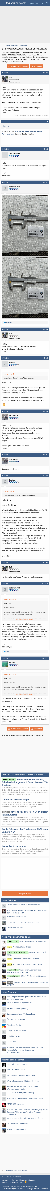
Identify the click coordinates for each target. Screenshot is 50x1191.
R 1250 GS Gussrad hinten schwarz (25, 964)
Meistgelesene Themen (13, 1059)
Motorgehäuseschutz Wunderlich (27, 941)
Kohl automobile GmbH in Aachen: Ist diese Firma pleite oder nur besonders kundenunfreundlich (25, 1050)
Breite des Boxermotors (14, 846)
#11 (47, 658)
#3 (47, 182)
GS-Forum (7, 1177)
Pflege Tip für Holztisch (16, 1030)
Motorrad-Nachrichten (16, 916)
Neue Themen (9, 992)
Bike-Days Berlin (14, 1025)
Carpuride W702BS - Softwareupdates (22, 922)
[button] (2, 3)
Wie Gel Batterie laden (16, 1069)
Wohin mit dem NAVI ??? (17, 1129)
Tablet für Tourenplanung (17, 1008)
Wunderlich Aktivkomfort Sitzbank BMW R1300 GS (24, 971)
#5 (47, 358)
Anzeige (6, 126)
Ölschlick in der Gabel (16, 1019)
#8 (47, 475)
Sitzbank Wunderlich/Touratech (23, 958)
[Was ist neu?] (42, 3)
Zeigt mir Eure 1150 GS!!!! (17, 1064)
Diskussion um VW (15, 927)
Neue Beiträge (9, 900)
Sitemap (15, 1180)
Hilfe (21, 1182)
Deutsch (17, 1177)
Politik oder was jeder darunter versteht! (24, 904)
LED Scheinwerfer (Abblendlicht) (20, 1092)
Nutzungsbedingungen (27, 1180)
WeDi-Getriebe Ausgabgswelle (19, 1003)
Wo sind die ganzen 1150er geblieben (23, 1081)
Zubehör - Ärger (13, 1036)
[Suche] (47, 3)
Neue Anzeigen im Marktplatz (16, 936)
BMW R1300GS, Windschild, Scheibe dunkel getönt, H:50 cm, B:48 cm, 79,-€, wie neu (25, 782)
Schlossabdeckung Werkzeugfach (21, 1014)
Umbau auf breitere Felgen (15, 799)
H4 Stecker (11, 1041)
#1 (47, 73)
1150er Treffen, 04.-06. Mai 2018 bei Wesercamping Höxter (22, 1087)
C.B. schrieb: (8, 374)
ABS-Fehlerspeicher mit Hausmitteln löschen (25, 1118)
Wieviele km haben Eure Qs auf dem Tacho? (25, 1098)
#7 (47, 455)
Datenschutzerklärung (10, 1182)
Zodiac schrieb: (9, 599)
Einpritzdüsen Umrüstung (17, 1123)
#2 (47, 149)
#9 (47, 562)
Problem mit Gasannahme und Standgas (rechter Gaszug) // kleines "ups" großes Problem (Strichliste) (27, 1112)
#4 (47, 329)
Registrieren (25, 893)
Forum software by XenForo (19, 1187)
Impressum (6, 1180)
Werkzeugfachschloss (19, 947)
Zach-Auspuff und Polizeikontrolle (21, 1075)
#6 (47, 411)
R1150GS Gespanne (15, 1104)
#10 (47, 583)
